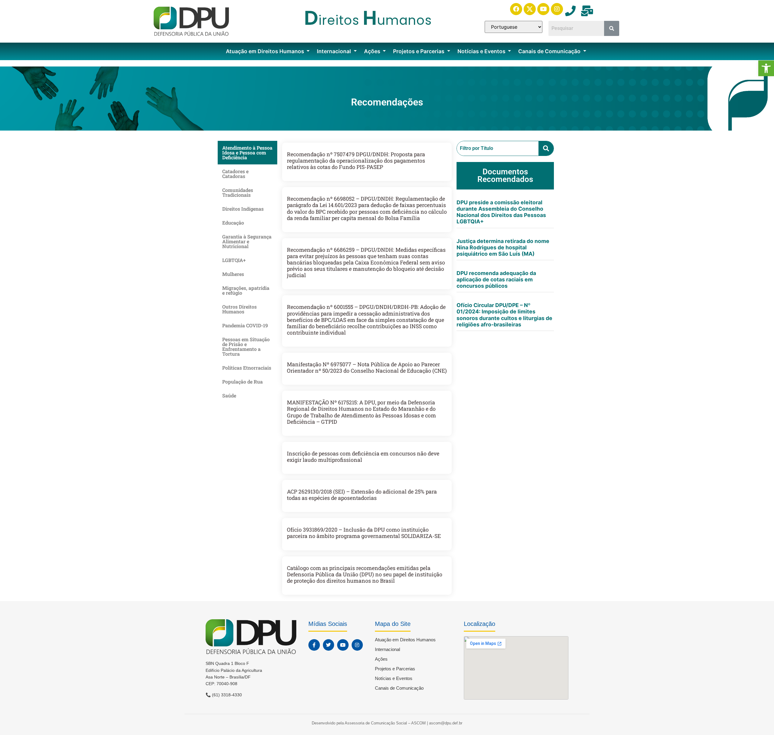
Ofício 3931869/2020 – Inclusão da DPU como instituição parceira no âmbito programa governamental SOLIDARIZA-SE (364, 532)
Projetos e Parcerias (419, 51)
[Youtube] (543, 9)
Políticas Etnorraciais (246, 367)
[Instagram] (557, 9)
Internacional (334, 51)
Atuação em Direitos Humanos (265, 51)
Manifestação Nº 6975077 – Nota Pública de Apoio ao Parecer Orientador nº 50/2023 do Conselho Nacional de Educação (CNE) (367, 367)
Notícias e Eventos (482, 51)
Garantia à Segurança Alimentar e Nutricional (247, 241)
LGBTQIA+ (234, 260)
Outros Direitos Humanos (239, 309)
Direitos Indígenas (243, 209)
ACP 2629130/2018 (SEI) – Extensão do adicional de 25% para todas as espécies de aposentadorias (362, 494)
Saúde (229, 395)
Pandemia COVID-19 (245, 325)
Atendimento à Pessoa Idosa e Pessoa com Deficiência (247, 152)
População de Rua (242, 381)
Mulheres (233, 274)
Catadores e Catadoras (235, 173)
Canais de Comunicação (550, 51)
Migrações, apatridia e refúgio (245, 290)
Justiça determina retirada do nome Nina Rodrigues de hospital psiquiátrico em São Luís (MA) (503, 247)
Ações (373, 51)
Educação (233, 222)
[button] (766, 68)
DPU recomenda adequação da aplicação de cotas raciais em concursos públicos (496, 279)
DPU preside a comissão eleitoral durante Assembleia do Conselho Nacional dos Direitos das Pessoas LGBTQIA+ (501, 212)
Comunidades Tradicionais (237, 192)
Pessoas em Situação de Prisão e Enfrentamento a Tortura (246, 346)
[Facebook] (516, 9)
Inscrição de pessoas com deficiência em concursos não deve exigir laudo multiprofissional (363, 456)
